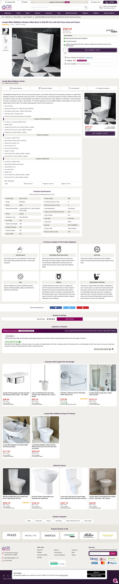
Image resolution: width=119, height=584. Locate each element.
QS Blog (39, 552)
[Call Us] (101, 7)
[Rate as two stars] (48, 319)
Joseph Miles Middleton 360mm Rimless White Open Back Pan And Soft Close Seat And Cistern (44, 446)
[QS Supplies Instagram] (12, 576)
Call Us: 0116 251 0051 (110, 6)
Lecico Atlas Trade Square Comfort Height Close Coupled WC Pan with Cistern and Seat (73, 497)
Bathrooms (8, 13)
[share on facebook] (56, 307)
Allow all (96, 572)
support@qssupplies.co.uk (11, 558)
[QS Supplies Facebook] (4, 576)
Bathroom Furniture (71, 13)
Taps (58, 13)
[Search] (86, 7)
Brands (26, 2)
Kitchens (96, 13)
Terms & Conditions (59, 555)
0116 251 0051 (8, 560)
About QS (39, 550)
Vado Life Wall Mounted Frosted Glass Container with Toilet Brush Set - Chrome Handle (43, 394)
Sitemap (39, 557)
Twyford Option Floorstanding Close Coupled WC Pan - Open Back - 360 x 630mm (102, 497)
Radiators (85, 13)
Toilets (18, 13)
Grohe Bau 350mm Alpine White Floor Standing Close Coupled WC (43, 497)
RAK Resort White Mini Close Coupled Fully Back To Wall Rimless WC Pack (15, 497)
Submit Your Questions (11, 331)
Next (59, 52)
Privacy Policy (58, 552)
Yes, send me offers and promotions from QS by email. (103, 549)
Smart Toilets (88, 521)
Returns (74, 555)
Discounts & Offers (42, 555)
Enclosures (49, 13)
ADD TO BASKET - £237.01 (92, 50)
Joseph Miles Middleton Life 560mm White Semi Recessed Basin (15, 445)
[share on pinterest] (83, 307)
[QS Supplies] (7, 7)
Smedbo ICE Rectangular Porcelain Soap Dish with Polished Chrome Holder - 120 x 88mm (16, 393)
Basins (28, 13)
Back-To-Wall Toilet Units (73, 521)
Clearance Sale (11, 2)
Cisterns (48, 521)
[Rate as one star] (47, 319)
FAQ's (73, 552)
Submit (113, 553)
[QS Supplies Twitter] (8, 576)
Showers (37, 13)
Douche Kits (38, 521)
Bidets (29, 521)
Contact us (75, 550)
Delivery (56, 550)
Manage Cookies (96, 575)
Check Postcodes (81, 60)
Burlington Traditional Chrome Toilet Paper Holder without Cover (73, 393)
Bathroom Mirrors (109, 13)
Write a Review (70, 319)
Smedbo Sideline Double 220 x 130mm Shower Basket (100, 393)
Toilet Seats (58, 521)
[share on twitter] (69, 307)
